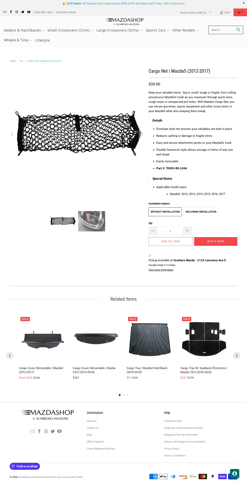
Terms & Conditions (174, 455)
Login (227, 12)
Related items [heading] (123, 299)
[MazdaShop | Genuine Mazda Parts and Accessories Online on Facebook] (10, 12)
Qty (150, 223)
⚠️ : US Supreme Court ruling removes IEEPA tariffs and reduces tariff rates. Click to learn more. (123, 3)
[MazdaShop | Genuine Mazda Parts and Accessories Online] (123, 22)
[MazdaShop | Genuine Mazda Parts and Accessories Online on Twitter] (22, 12)
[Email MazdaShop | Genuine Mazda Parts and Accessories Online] (4, 12)
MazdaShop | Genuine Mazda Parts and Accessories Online (50, 477)
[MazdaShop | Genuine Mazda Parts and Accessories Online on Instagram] (16, 12)
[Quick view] (63, 359)
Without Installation (165, 211)
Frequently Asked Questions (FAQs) (183, 427)
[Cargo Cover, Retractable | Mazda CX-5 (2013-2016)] (96, 339)
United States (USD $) (193, 12)
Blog (89, 434)
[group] (43, 347)
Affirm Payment (95, 441)
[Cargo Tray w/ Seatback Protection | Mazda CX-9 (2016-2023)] (204, 339)
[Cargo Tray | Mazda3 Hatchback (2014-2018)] (150, 339)
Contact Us (93, 427)
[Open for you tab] (234, 473)
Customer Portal (66, 12)
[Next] (142, 134)
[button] (240, 12)
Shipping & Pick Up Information (181, 434)
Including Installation (200, 211)
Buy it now (215, 241)
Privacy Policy (171, 448)
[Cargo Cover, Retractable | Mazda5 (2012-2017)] (43, 339)
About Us (92, 421)
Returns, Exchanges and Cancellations (185, 441)
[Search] (238, 30)
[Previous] (12, 134)
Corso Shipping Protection (101, 448)
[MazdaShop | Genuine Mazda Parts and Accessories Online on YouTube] (28, 12)
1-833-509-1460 (42, 12)
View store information (161, 269)
